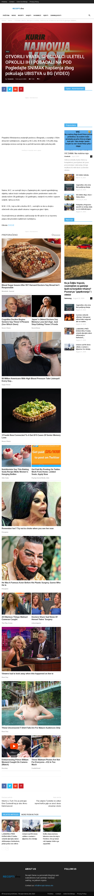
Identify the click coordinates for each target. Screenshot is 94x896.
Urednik (10, 79)
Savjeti (28, 15)
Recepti (21, 15)
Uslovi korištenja (22, 2)
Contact (11, 2)
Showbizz (37, 15)
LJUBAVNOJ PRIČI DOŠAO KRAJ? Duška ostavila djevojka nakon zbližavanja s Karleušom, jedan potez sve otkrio (11, 839)
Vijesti (45, 15)
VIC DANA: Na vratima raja (76, 153)
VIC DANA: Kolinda (82, 175)
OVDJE (11, 225)
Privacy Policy (34, 2)
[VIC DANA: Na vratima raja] (78, 140)
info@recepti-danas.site (44, 885)
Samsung (67, 298)
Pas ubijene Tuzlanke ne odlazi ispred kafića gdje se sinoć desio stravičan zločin (48, 803)
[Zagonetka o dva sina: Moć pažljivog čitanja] (69, 187)
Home (4, 21)
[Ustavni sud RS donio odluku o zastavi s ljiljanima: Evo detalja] (31, 826)
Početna (4, 2)
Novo (14, 15)
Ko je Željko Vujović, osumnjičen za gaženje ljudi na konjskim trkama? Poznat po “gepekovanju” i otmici (77, 289)
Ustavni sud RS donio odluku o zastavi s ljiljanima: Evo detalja (29, 836)
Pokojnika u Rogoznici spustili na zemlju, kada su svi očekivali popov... (84, 207)
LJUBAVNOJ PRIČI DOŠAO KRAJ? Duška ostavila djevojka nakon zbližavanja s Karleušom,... (84, 333)
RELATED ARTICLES (10, 815)
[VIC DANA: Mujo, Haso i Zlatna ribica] (69, 197)
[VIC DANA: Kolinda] (69, 177)
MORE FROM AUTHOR (29, 815)
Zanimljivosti (55, 15)
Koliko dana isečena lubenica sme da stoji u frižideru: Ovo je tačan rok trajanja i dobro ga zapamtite (51, 839)
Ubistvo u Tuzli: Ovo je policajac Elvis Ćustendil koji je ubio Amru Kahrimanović (14, 803)
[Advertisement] (31, 116)
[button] (89, 15)
